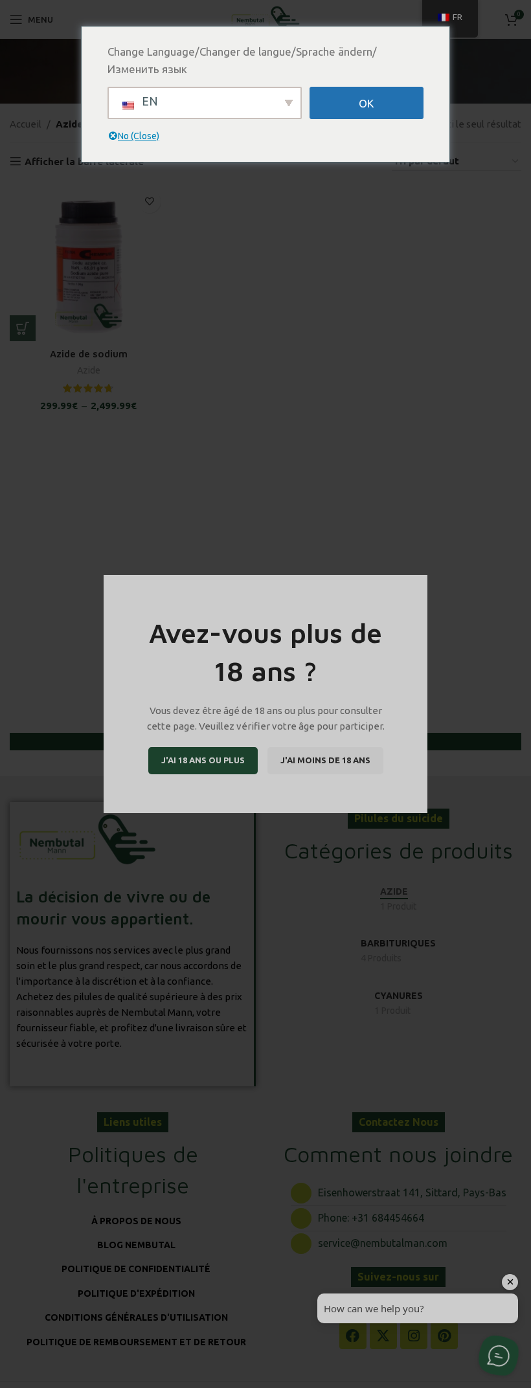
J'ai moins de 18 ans (325, 760)
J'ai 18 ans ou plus (203, 760)
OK (366, 103)
